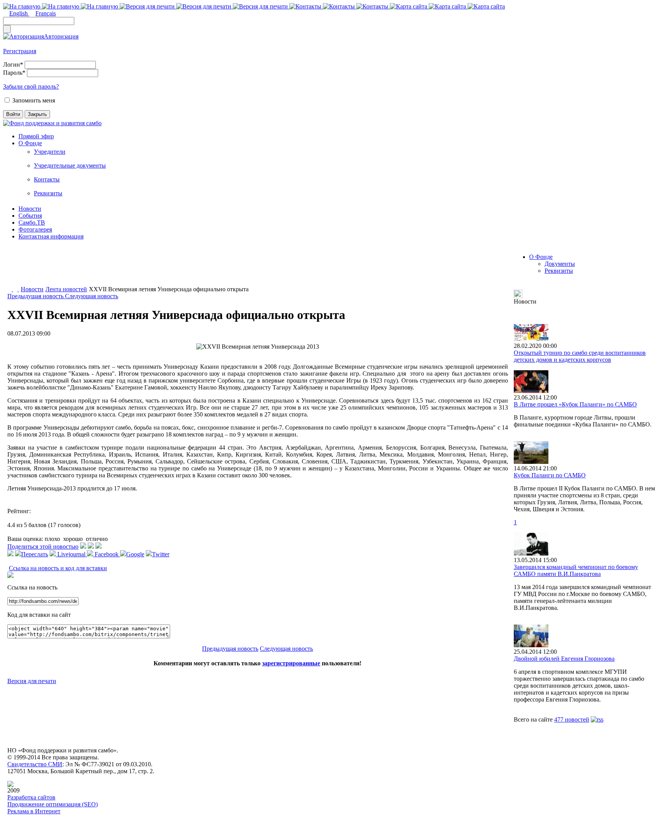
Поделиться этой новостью (43, 546)
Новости (29, 208)
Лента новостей (66, 289)
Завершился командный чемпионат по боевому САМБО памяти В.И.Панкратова (576, 570)
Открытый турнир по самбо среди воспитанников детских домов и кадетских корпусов (580, 356)
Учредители (49, 151)
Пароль (14, 72)
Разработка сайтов (31, 797)
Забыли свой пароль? (31, 86)
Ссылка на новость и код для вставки (58, 568)
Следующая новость (91, 296)
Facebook (106, 554)
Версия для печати (31, 681)
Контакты (47, 179)
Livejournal (71, 554)
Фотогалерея (35, 229)
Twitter (160, 554)
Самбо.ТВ (31, 222)
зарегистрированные (291, 663)
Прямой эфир (36, 136)
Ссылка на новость (32, 587)
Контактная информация (51, 236)
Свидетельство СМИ (34, 764)
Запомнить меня (33, 100)
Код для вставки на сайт (39, 614)
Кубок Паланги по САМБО (550, 475)
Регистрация (19, 51)
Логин (13, 64)
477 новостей (571, 719)
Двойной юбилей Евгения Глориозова (564, 658)
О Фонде (30, 143)
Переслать (34, 554)
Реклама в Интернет (33, 811)
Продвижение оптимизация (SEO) (52, 804)
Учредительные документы (70, 165)
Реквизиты (48, 193)
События (30, 215)
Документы (560, 263)
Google (135, 554)
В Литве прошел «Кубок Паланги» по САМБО (575, 404)
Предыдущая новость (36, 296)
